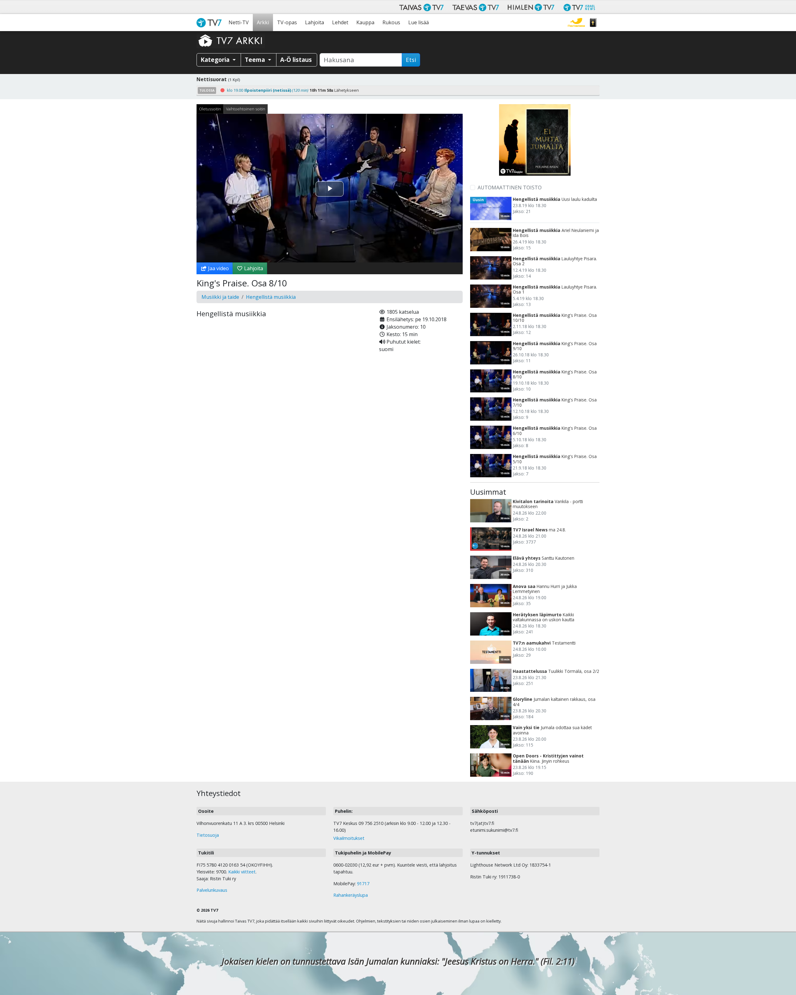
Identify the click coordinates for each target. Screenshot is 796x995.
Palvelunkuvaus (212, 890)
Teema (255, 59)
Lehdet (340, 22)
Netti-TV (239, 22)
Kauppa (365, 22)
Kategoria (216, 59)
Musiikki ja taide (220, 297)
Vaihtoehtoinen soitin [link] (245, 109)
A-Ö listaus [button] (296, 59)
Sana (593, 22)
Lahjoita (314, 22)
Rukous (391, 22)
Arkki (263, 22)
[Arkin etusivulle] (231, 40)
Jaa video (218, 268)
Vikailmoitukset (348, 838)
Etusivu (210, 22)
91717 (363, 883)
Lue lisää (418, 22)
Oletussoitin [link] (210, 109)
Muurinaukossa (576, 22)
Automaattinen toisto (510, 187)
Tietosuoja (208, 835)
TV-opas (287, 22)
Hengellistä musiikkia (271, 297)
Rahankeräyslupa (350, 895)
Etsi (411, 60)
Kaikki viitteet (242, 872)
